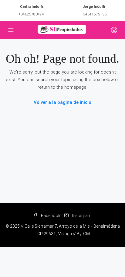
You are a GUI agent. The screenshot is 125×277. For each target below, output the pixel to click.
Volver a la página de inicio (62, 102)
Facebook (50, 215)
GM (86, 233)
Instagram (81, 215)
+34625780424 (31, 14)
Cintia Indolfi (31, 7)
